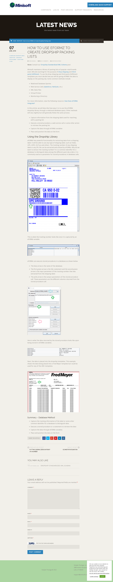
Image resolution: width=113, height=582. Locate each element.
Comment (30, 487)
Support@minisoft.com (81, 575)
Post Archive (67, 10)
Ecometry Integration (70, 449)
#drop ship (12, 57)
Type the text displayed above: (45, 543)
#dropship (19, 57)
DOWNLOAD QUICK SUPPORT (100, 5)
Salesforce (47, 87)
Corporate (46, 10)
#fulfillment (12, 59)
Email (29, 521)
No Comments (44, 61)
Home (14, 41)
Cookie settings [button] (94, 576)
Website (29, 530)
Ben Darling (32, 61)
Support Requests (83, 10)
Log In (56, 10)
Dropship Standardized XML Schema (54, 65)
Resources (99, 10)
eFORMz (59, 61)
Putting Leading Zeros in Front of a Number (40, 450)
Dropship (19, 41)
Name (29, 513)
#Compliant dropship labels (16, 55)
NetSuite (55, 87)
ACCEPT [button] (102, 576)
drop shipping (63, 72)
